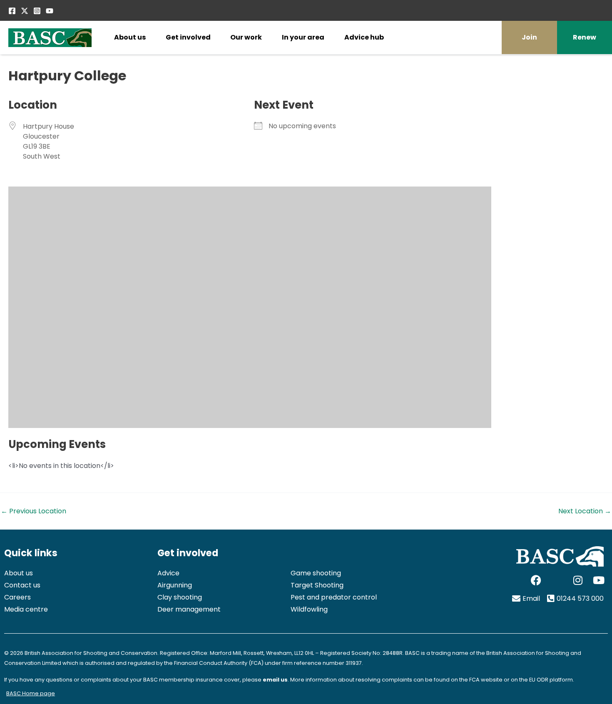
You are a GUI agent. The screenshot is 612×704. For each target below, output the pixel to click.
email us (275, 679)
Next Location (584, 511)
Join (529, 37)
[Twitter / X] (24, 11)
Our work (246, 37)
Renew (584, 37)
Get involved (188, 37)
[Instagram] (37, 11)
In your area (303, 37)
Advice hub (364, 37)
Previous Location (33, 511)
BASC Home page (30, 693)
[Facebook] (12, 11)
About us (130, 37)
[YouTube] (49, 11)
